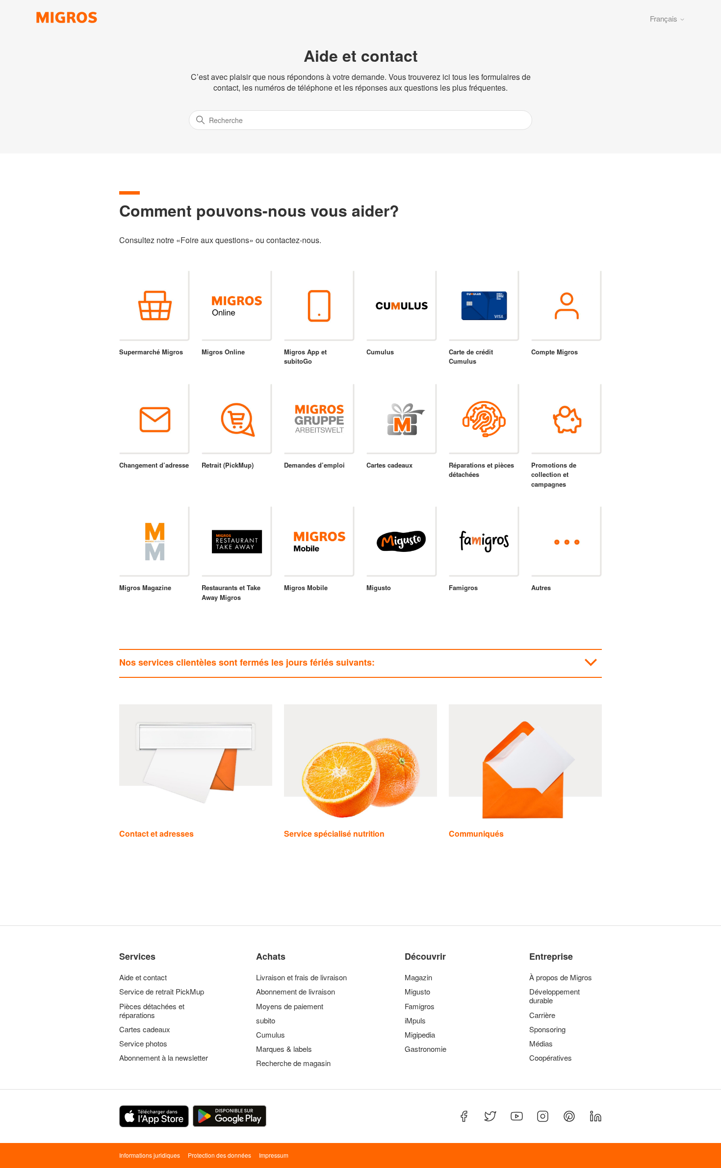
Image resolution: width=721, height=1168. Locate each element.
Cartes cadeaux (144, 1029)
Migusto (417, 991)
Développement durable (554, 996)
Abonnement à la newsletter (163, 1057)
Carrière (542, 1015)
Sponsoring (547, 1029)
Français (664, 18)
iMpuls (415, 1020)
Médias (541, 1043)
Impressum (273, 1155)
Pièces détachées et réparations (151, 1010)
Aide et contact (143, 977)
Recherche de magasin (293, 1063)
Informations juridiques (149, 1155)
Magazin (418, 977)
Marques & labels (284, 1048)
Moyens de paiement (289, 1006)
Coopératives (550, 1057)
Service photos (143, 1043)
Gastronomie (425, 1048)
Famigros (420, 1006)
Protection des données (219, 1155)
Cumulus (270, 1034)
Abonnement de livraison (295, 991)
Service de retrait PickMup (161, 991)
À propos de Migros (560, 977)
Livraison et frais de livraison (301, 977)
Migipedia (420, 1034)
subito (265, 1020)
